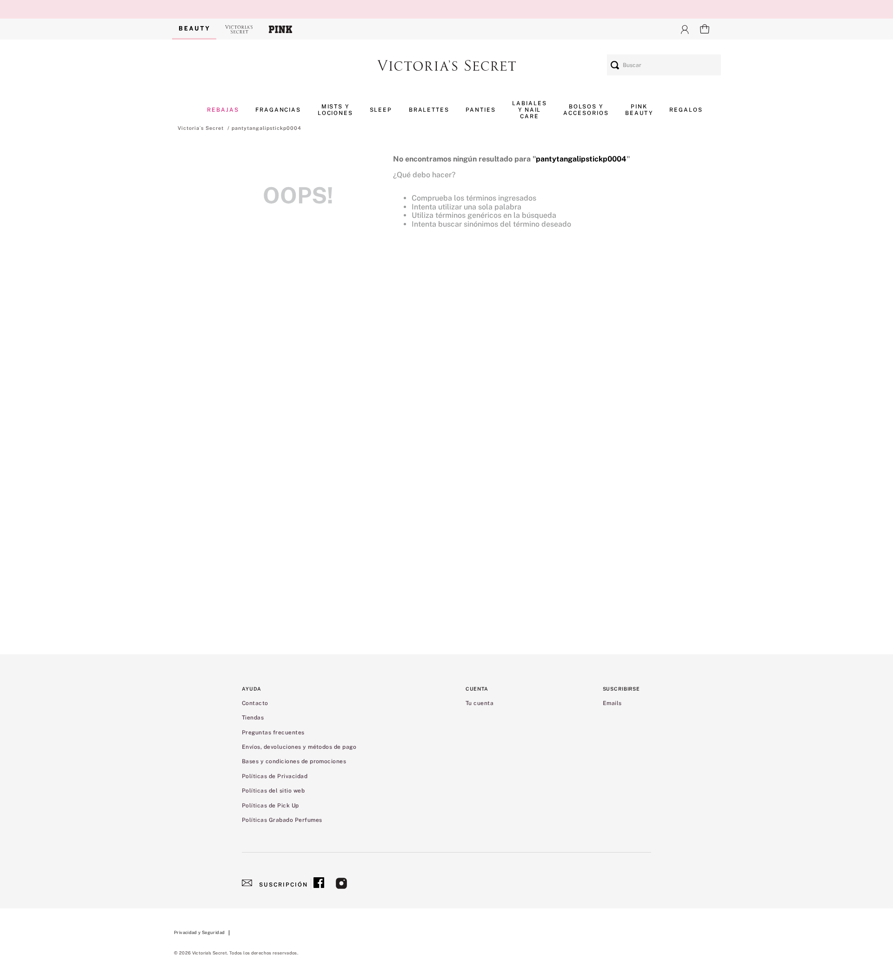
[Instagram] (341, 884)
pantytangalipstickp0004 (266, 128)
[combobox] (664, 64)
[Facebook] (318, 884)
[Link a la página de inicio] (201, 128)
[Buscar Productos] (615, 64)
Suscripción (283, 884)
